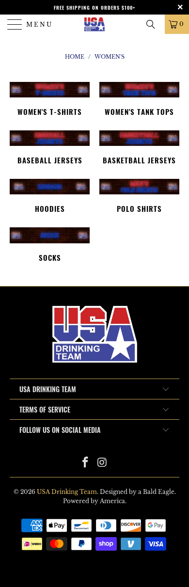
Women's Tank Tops (139, 99)
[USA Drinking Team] (94, 24)
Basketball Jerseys (139, 147)
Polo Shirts (139, 196)
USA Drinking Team (67, 491)
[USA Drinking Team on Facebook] (86, 463)
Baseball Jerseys (50, 147)
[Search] (154, 24)
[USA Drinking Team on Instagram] (102, 463)
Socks (50, 244)
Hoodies (50, 196)
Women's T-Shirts (50, 99)
